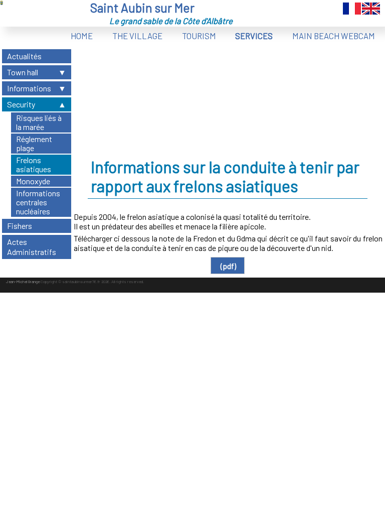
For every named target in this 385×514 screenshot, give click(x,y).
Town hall (22, 72)
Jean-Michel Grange (23, 281)
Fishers (19, 225)
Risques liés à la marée (39, 122)
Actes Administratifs (31, 246)
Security (21, 104)
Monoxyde (33, 181)
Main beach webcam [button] (333, 36)
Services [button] (254, 36)
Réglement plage (34, 143)
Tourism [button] (199, 36)
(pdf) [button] (227, 266)
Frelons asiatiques (33, 164)
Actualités (24, 56)
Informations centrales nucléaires (38, 202)
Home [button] (82, 36)
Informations (29, 88)
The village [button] (137, 36)
